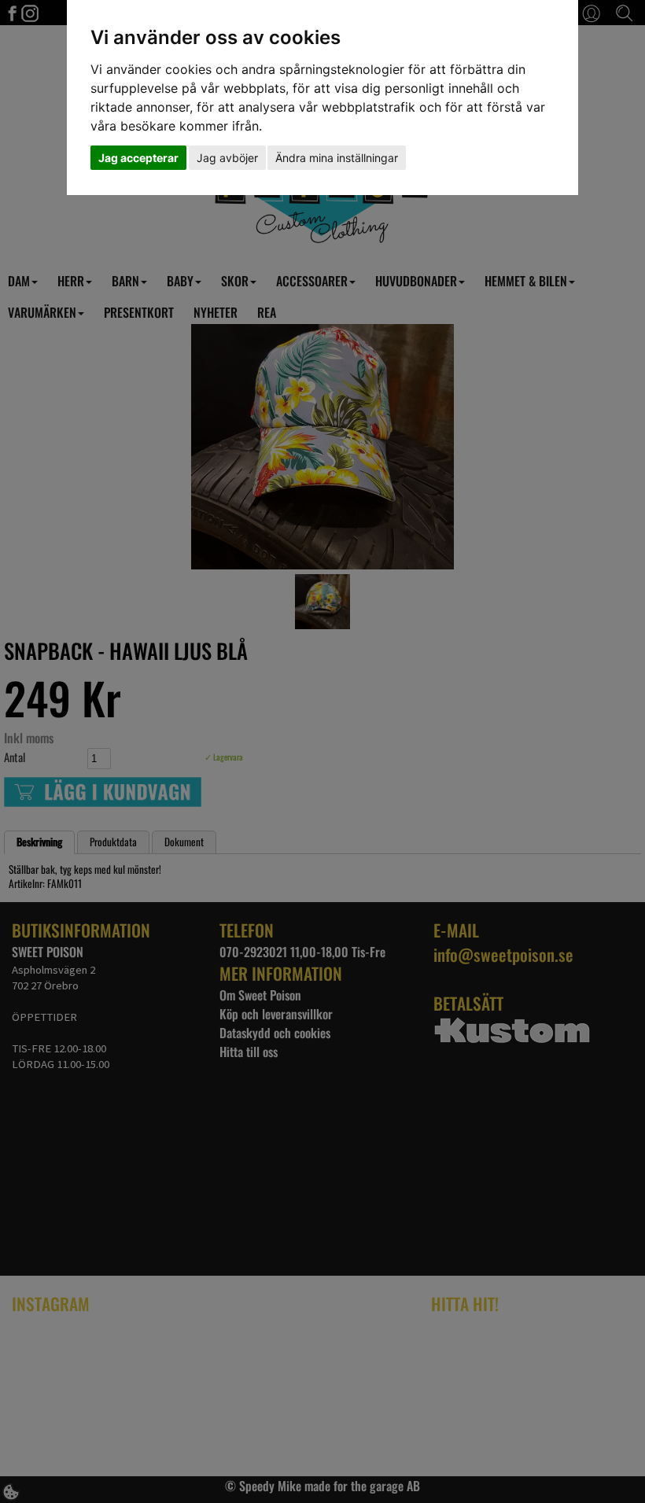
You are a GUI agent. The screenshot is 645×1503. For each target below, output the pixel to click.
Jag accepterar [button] (138, 157)
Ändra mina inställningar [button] (336, 157)
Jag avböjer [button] (227, 157)
